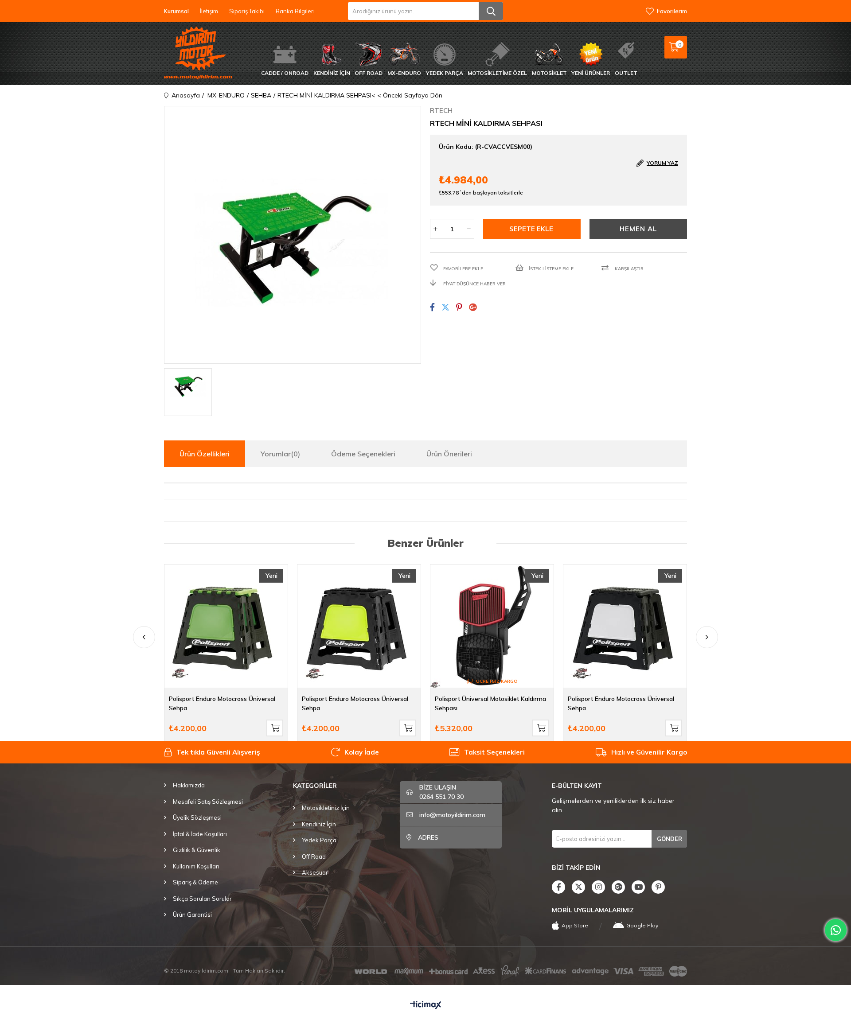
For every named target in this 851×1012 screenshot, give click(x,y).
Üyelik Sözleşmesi (197, 817)
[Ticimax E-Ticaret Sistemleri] (425, 1005)
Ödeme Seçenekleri (363, 453)
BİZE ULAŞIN (441, 792)
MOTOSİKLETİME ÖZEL (497, 73)
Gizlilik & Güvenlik (196, 849)
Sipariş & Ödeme (195, 882)
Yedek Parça (319, 840)
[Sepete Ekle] (274, 728)
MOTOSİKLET (549, 73)
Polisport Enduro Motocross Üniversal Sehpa (222, 703)
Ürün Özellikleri (205, 453)
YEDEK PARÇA (444, 73)
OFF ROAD (369, 73)
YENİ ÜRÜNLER (590, 73)
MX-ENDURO (404, 73)
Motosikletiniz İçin (326, 807)
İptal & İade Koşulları (200, 833)
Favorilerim (672, 11)
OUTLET (626, 73)
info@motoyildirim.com (452, 815)
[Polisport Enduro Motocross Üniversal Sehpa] (226, 626)
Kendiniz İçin (319, 824)
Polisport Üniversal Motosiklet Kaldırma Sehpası (490, 703)
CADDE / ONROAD (284, 73)
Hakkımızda (189, 785)
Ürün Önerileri (449, 453)
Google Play (642, 925)
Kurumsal (176, 11)
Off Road (314, 856)
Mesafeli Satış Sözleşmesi (208, 801)
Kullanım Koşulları (196, 866)
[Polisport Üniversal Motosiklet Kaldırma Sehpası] (492, 626)
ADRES (428, 837)
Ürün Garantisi (192, 914)
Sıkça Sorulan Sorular (202, 898)
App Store (575, 925)
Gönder (669, 838)
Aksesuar (315, 872)
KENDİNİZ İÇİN (331, 73)
